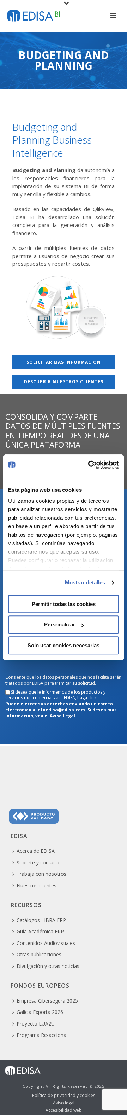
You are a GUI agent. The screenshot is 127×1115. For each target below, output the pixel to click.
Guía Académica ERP (40, 931)
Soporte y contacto (39, 862)
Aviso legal (63, 1103)
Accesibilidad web (64, 1110)
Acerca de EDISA (36, 850)
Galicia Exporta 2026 (40, 1012)
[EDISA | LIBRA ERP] (23, 1070)
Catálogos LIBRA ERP (41, 920)
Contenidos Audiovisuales (46, 943)
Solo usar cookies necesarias (63, 645)
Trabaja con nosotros (41, 873)
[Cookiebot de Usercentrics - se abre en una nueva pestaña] (89, 464)
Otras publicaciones (39, 954)
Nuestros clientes (36, 885)
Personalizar (59, 624)
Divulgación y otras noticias (48, 966)
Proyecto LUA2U (36, 1023)
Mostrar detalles (85, 582)
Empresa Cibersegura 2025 (47, 1000)
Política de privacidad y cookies (63, 1095)
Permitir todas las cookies (64, 604)
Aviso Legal (62, 716)
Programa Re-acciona (41, 1035)
